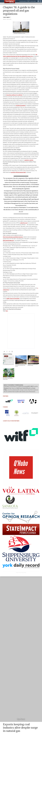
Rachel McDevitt (26, 388)
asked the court (24, 222)
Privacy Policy (23, 572)
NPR (28, 1)
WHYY (32, 386)
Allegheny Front (7, 388)
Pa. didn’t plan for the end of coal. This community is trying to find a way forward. (21, 365)
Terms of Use (18, 572)
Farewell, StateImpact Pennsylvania (8, 364)
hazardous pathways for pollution (14, 95)
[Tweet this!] (4, 351)
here (7, 310)
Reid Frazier (19, 388)
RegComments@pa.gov (8, 240)
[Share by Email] (9, 351)
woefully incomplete (20, 105)
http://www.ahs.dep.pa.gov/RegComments (13, 237)
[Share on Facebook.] (7, 351)
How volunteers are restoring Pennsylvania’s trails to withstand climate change (8, 378)
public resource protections (12, 298)
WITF (28, 386)
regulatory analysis (28, 160)
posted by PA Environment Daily (18, 172)
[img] (8, 359)
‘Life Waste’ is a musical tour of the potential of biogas (33, 365)
